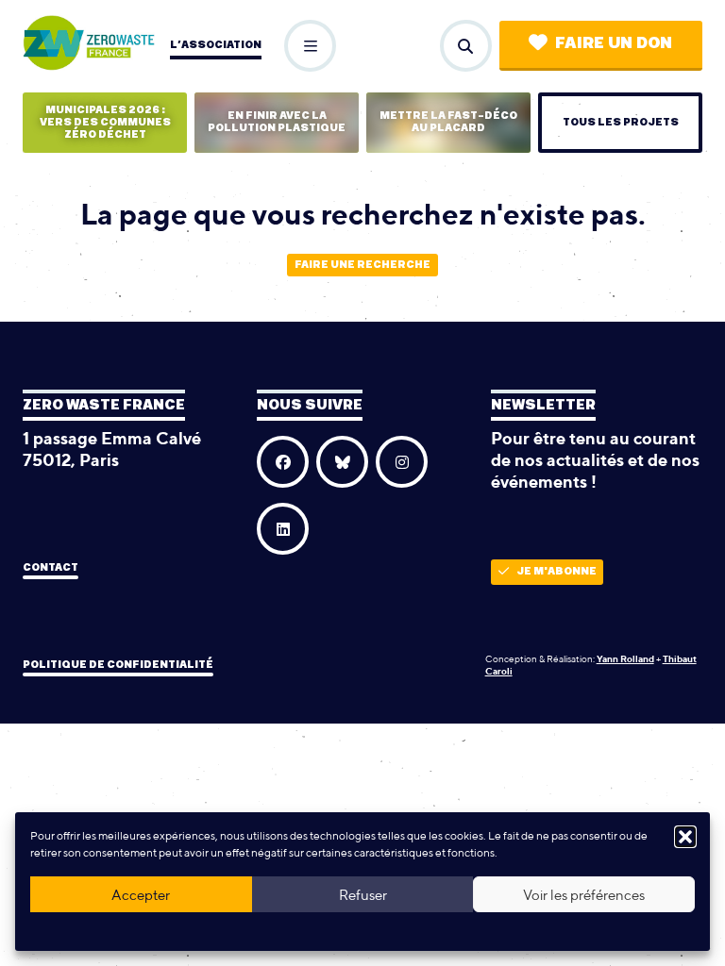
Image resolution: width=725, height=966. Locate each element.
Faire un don (613, 43)
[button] (685, 836)
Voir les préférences (584, 895)
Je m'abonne (556, 571)
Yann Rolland (625, 658)
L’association (215, 45)
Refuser (363, 895)
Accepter (140, 895)
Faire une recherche (362, 264)
